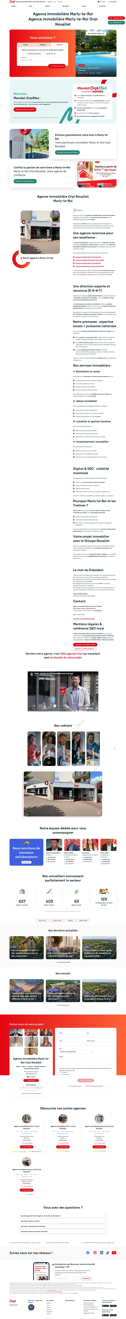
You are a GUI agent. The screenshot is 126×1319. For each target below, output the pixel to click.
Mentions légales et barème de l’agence (89, 1303)
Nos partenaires (70, 1300)
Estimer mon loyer (51, 53)
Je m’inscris (86, 1278)
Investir (48, 1313)
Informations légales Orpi (90, 1307)
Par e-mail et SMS (65, 1074)
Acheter (49, 1303)
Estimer (49, 1309)
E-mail (60, 1040)
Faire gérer (49, 1311)
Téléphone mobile (91, 1040)
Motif (60, 1048)
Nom (88, 1033)
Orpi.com (60, 1)
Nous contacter (27, 1147)
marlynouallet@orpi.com (86, 610)
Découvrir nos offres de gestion (25, 181)
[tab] (25, 45)
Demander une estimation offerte (85, 644)
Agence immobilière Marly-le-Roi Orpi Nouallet (31, 1)
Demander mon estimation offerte (67, 152)
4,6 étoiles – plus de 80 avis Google (84, 619)
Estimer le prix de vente (34, 53)
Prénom (61, 1033)
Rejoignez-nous (52, 1)
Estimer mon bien (58, 66)
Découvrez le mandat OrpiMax (25, 109)
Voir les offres (26, 862)
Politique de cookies (89, 1313)
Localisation (23, 57)
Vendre (48, 1307)
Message (61, 1056)
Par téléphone (64, 1072)
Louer (48, 1305)
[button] (20, 1087)
